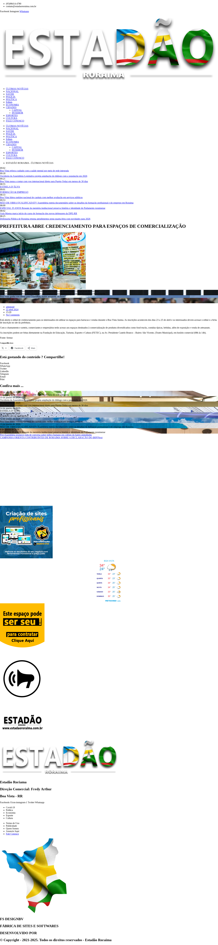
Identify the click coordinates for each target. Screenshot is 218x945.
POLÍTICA (11, 99)
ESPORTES (12, 115)
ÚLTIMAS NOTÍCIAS (17, 88)
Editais (9, 102)
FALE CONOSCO (15, 121)
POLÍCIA (10, 96)
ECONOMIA (12, 104)
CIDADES (11, 107)
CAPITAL (17, 110)
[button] (109, 363)
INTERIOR (17, 113)
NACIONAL (12, 91)
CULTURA (11, 118)
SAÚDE (10, 94)
